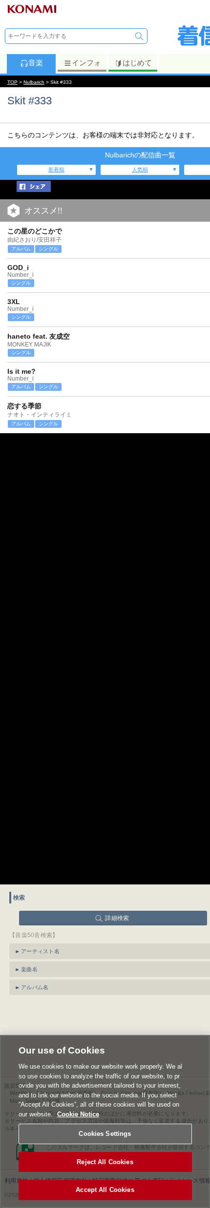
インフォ (86, 62)
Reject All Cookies (105, 1162)
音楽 (35, 62)
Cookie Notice (78, 1114)
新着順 (56, 170)
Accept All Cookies (105, 1189)
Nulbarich (33, 82)
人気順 (140, 170)
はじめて (137, 62)
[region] (105, 1121)
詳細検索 (117, 918)
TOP (12, 82)
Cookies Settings (105, 1133)
